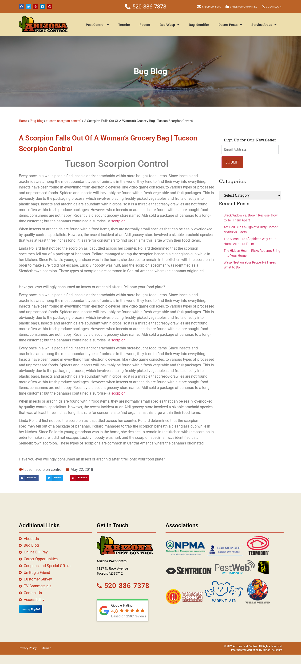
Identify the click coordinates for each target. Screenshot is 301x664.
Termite (124, 25)
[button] (29, 478)
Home (23, 121)
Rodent (144, 25)
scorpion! (119, 221)
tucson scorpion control (63, 121)
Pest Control (95, 25)
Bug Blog (37, 121)
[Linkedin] (42, 6)
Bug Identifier (199, 25)
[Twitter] (28, 6)
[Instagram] (49, 6)
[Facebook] (21, 6)
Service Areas (261, 25)
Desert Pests (228, 25)
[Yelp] (35, 6)
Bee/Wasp (167, 25)
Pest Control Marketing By (247, 650)
